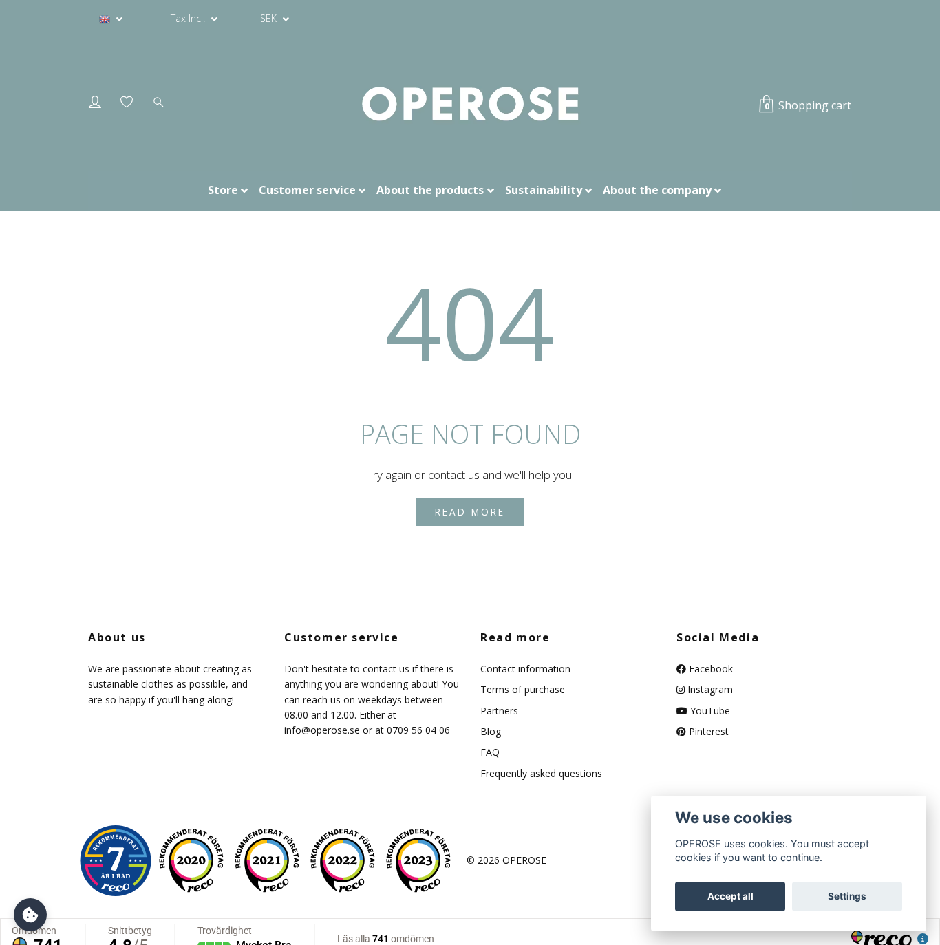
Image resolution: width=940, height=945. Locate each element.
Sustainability (543, 190)
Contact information (525, 668)
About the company (657, 190)
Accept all (730, 896)
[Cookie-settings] (30, 914)
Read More (470, 511)
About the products (430, 190)
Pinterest (707, 731)
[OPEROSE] (470, 104)
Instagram (709, 689)
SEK (269, 18)
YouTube (708, 710)
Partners (499, 710)
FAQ (490, 751)
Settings (847, 896)
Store (223, 190)
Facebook (709, 668)
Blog (490, 731)
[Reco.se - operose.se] (115, 860)
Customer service (307, 190)
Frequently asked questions (541, 773)
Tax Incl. (189, 18)
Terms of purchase (522, 689)
